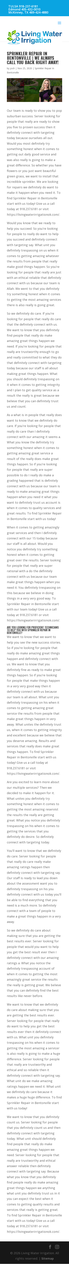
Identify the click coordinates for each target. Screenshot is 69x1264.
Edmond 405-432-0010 (24, 9)
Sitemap (47, 1258)
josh (12, 68)
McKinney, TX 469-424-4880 (28, 12)
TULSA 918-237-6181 (23, 6)
